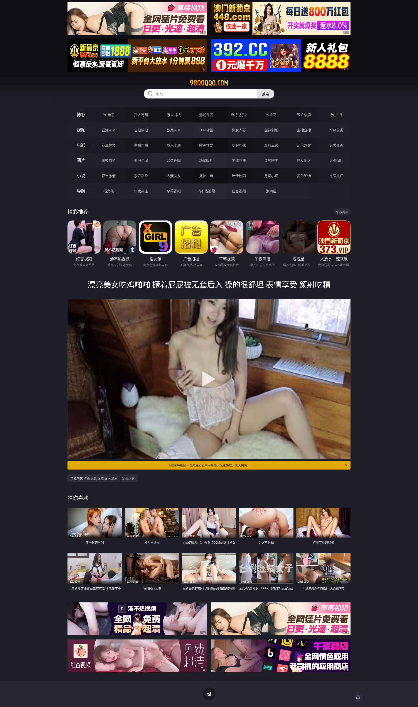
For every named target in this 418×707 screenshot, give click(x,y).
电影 (81, 145)
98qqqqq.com (209, 82)
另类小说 (271, 175)
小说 (81, 176)
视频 (81, 130)
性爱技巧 (336, 175)
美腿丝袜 (239, 160)
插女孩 (108, 191)
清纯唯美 (271, 160)
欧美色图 (174, 160)
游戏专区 (206, 114)
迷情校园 (239, 175)
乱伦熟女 (304, 145)
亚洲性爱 (109, 145)
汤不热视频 (206, 191)
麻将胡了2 (239, 114)
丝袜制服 (271, 130)
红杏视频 (239, 191)
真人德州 (141, 114)
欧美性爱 (206, 145)
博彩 (81, 115)
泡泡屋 (271, 191)
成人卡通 (174, 145)
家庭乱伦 (141, 175)
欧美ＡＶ (174, 130)
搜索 (265, 94)
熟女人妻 (239, 130)
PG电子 (109, 114)
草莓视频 (174, 191)
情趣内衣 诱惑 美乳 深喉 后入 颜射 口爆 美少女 (103, 478)
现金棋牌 (304, 114)
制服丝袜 (239, 145)
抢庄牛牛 (336, 114)
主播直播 (304, 130)
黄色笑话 (304, 175)
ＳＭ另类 (336, 130)
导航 (81, 191)
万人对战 (174, 114)
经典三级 (271, 145)
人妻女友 (174, 175)
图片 (81, 160)
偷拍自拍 (141, 145)
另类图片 (336, 160)
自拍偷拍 (141, 130)
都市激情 (109, 175)
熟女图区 (304, 160)
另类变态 (336, 145)
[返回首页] (358, 697)
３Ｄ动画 (206, 130)
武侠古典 (206, 175)
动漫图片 (206, 160)
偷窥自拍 (109, 160)
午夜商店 (141, 191)
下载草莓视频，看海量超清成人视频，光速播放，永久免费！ (209, 465)
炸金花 (271, 114)
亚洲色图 (141, 160)
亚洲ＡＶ (109, 130)
